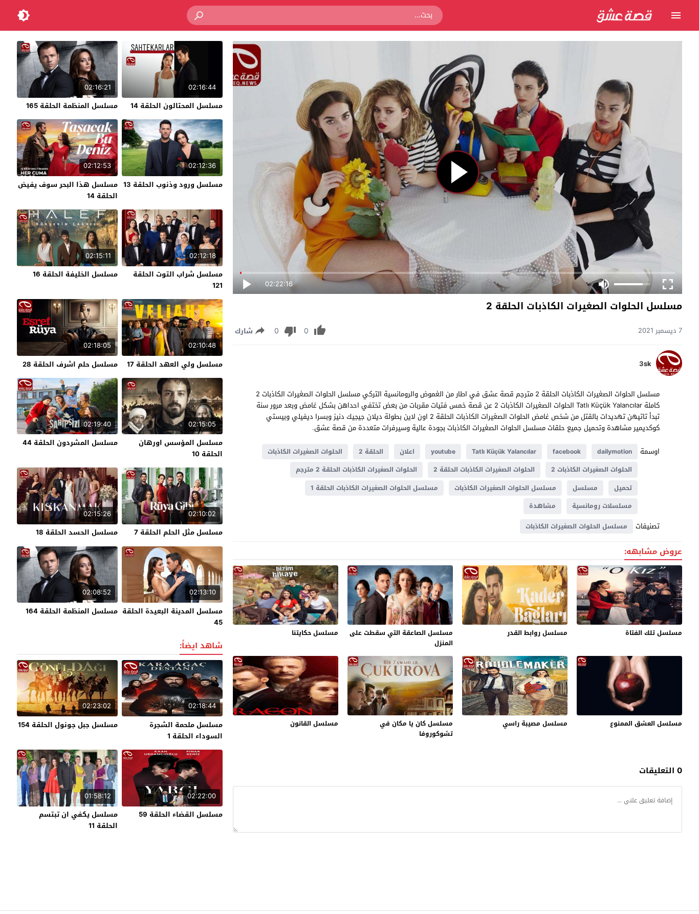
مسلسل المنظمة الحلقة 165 (72, 105)
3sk (645, 364)
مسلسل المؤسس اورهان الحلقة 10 (181, 448)
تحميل (623, 488)
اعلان (407, 451)
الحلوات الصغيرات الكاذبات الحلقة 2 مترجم (356, 469)
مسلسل (585, 488)
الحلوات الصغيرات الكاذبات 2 (591, 469)
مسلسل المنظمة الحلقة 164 (72, 611)
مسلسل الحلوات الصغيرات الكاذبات (505, 488)
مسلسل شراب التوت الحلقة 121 (178, 280)
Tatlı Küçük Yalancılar (504, 451)
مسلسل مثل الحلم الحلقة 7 (178, 532)
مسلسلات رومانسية (602, 506)
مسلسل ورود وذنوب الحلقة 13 (173, 184)
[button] (199, 15)
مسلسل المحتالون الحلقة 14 (176, 105)
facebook (567, 451)
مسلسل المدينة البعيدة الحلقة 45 (172, 617)
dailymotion (614, 451)
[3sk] (669, 373)
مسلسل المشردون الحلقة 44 (70, 442)
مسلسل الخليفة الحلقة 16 (75, 274)
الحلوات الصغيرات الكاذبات (305, 451)
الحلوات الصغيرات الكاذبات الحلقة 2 (484, 469)
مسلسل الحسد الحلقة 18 (77, 532)
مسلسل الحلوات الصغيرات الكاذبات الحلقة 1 (374, 488)
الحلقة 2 (371, 451)
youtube (443, 451)
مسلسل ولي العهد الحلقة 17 (175, 364)
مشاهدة (542, 506)
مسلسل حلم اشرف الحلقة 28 (70, 364)
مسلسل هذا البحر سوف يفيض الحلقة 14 (68, 190)
